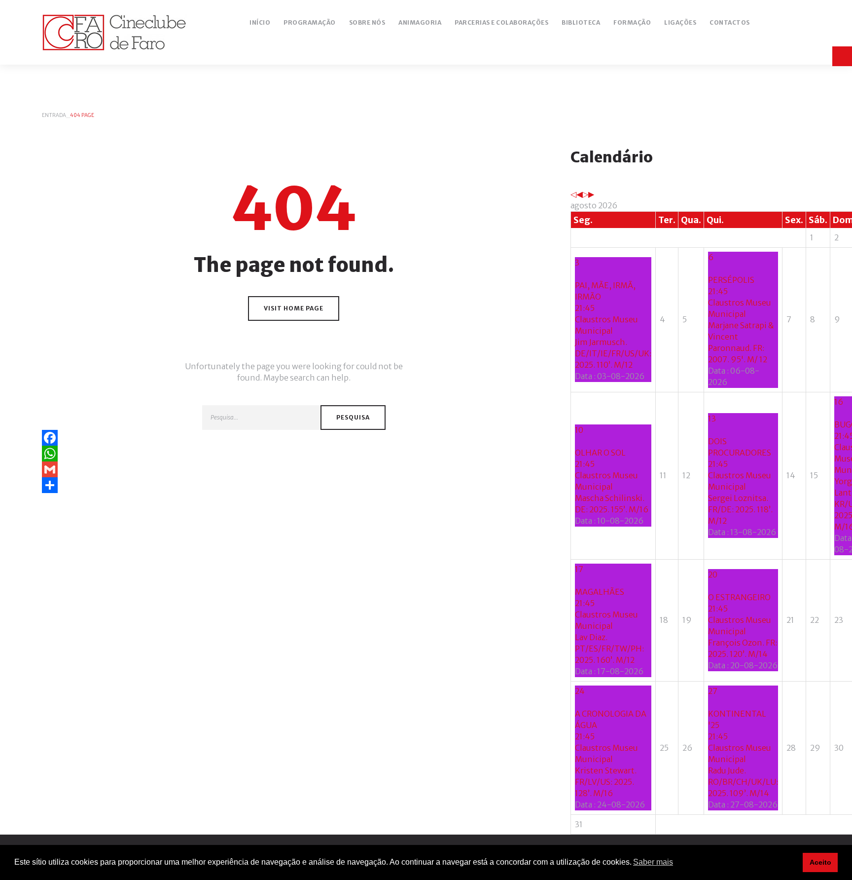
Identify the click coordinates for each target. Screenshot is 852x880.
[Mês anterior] (579, 194)
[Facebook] (294, 438)
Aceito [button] (820, 862)
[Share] (294, 485)
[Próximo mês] (591, 194)
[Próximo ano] (585, 194)
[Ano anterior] (573, 194)
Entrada (54, 115)
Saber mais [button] (653, 862)
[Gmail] (294, 469)
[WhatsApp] (294, 453)
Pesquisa (353, 417)
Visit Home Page (293, 308)
